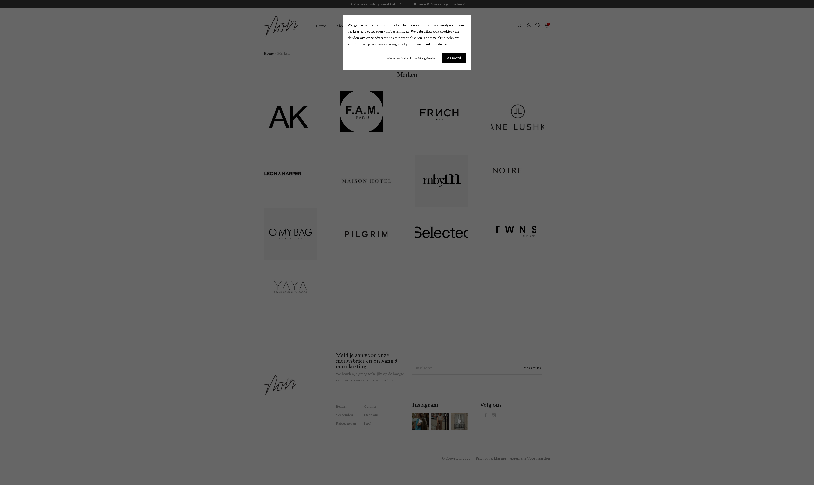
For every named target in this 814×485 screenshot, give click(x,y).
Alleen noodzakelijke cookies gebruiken (412, 58)
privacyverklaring (382, 44)
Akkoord (454, 58)
